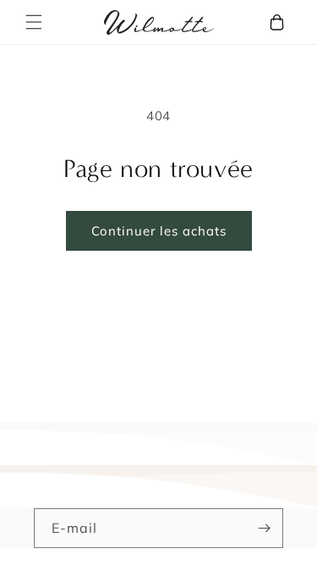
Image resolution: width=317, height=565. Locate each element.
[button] (33, 22)
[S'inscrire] (263, 528)
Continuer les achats (159, 231)
